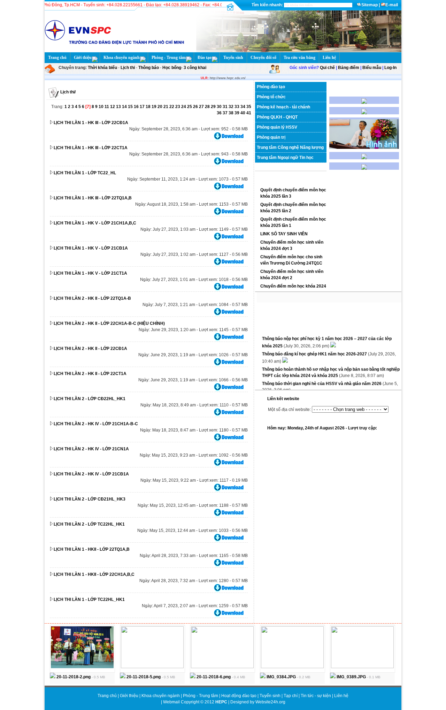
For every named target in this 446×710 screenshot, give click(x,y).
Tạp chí (291, 695)
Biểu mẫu (371, 67)
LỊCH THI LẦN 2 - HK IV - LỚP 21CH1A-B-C (96, 423)
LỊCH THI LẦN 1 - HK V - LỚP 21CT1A (90, 273)
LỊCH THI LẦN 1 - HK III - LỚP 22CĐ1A (91, 122)
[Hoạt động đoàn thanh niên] (364, 112)
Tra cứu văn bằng (299, 57)
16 (137, 106)
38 (231, 112)
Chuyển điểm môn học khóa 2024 (293, 286)
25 (190, 106)
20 (160, 106)
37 (226, 112)
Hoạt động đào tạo (239, 695)
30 (220, 106)
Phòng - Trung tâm (169, 57)
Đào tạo (205, 57)
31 (226, 106)
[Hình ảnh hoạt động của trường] (364, 147)
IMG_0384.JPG (281, 676)
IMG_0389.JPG (351, 676)
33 (237, 106)
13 (119, 106)
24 (184, 106)
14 (125, 106)
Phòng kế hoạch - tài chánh (283, 107)
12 (113, 106)
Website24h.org (270, 702)
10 (102, 106)
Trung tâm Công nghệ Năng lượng (290, 147)
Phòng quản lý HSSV (277, 127)
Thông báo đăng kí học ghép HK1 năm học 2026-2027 (315, 350)
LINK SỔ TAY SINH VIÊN (284, 233)
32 (231, 106)
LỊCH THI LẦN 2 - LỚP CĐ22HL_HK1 (89, 398)
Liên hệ (329, 57)
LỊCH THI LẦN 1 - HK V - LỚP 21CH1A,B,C (95, 223)
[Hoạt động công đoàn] (364, 168)
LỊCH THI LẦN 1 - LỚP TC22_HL (85, 172)
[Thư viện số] (364, 157)
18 (149, 106)
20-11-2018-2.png (73, 676)
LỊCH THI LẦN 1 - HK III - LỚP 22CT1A (91, 147)
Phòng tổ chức (271, 96)
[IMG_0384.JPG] (292, 666)
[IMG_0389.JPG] (362, 666)
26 (196, 106)
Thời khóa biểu (102, 67)
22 (172, 106)
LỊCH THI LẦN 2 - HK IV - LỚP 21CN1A (91, 448)
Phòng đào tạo (271, 86)
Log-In (390, 67)
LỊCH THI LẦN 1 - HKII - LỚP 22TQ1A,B (92, 549)
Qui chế (327, 67)
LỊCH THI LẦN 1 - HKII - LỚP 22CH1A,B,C (94, 574)
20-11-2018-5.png (143, 676)
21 (166, 106)
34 (243, 106)
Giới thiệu (83, 57)
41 (248, 112)
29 (214, 106)
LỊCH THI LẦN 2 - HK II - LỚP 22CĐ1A (90, 348)
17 (143, 106)
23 (178, 106)
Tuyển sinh (233, 57)
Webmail (171, 702)
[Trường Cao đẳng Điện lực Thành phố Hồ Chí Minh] (296, 50)
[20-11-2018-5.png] (152, 666)
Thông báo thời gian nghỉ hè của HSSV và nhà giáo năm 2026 (322, 380)
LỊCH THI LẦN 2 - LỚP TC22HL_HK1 (89, 524)
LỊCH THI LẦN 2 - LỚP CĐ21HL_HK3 (89, 499)
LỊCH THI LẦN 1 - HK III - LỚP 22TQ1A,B (93, 198)
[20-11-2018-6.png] (222, 666)
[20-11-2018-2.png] (82, 666)
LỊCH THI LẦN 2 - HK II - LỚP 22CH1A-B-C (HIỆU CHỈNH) (109, 323)
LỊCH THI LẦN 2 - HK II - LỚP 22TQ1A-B (92, 298)
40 (243, 112)
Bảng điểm (348, 67)
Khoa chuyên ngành (121, 57)
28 (208, 106)
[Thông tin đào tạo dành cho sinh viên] (364, 102)
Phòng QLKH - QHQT (277, 117)
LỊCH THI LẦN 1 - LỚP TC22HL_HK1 (89, 599)
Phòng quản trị (271, 137)
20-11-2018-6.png (213, 676)
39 (237, 112)
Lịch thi (128, 67)
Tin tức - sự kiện (316, 695)
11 (107, 106)
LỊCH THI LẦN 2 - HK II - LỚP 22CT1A (90, 373)
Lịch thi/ (68, 92)
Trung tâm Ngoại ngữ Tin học (285, 157)
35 (248, 106)
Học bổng (171, 67)
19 (154, 106)
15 (131, 106)
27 (202, 106)
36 (220, 112)
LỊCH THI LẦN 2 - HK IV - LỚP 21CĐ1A (91, 474)
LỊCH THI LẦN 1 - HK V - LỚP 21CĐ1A (91, 248)
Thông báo (149, 67)
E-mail (391, 4)
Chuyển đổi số (263, 57)
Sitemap (369, 4)
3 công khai (194, 67)
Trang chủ (57, 57)
